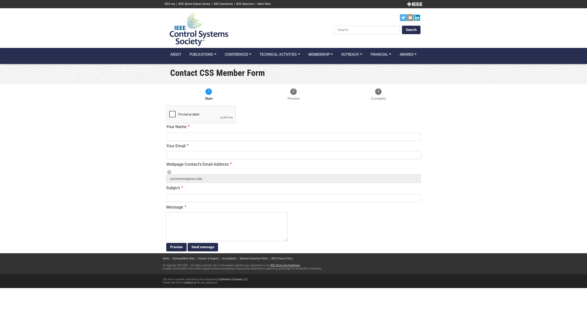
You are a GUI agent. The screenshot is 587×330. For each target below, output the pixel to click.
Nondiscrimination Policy (254, 258)
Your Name (176, 126)
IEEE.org (170, 4)
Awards (406, 54)
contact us (190, 282)
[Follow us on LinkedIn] (417, 19)
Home (166, 258)
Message (174, 207)
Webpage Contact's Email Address (197, 164)
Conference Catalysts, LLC (233, 279)
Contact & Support (208, 258)
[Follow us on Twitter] (403, 19)
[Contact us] (410, 19)
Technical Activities (278, 54)
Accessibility (229, 258)
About (175, 54)
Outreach (350, 54)
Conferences (236, 54)
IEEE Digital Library (194, 4)
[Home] (199, 29)
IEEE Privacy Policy (282, 258)
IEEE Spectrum (245, 4)
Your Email (176, 145)
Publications (201, 54)
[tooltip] (169, 172)
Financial (379, 54)
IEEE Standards (223, 4)
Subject (173, 187)
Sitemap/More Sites (184, 258)
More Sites (264, 4)
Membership (319, 54)
